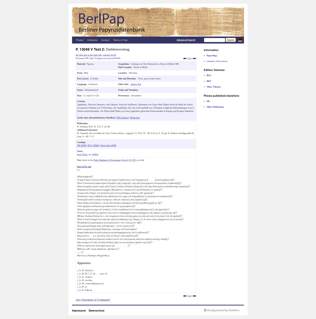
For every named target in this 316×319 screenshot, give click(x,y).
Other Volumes (214, 86)
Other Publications (215, 106)
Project (80, 40)
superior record (109, 55)
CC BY (132, 160)
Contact (105, 40)
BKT (209, 81)
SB (208, 101)
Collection (92, 40)
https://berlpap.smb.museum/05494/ (105, 58)
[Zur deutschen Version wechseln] (240, 40)
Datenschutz (96, 310)
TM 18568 (81, 145)
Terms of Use (120, 40)
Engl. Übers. (82, 154)
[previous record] (185, 58)
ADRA (95, 154)
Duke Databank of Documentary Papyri (110, 160)
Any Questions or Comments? (93, 299)
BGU (209, 75)
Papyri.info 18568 (108, 145)
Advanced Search (186, 40)
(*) (143, 186)
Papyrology (212, 55)
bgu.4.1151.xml (84, 166)
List (189, 58)
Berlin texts (135, 117)
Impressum (80, 310)
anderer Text (136, 84)
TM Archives (122, 117)
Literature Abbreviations (217, 61)
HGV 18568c (93, 145)
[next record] (194, 58)
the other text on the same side (89, 55)
